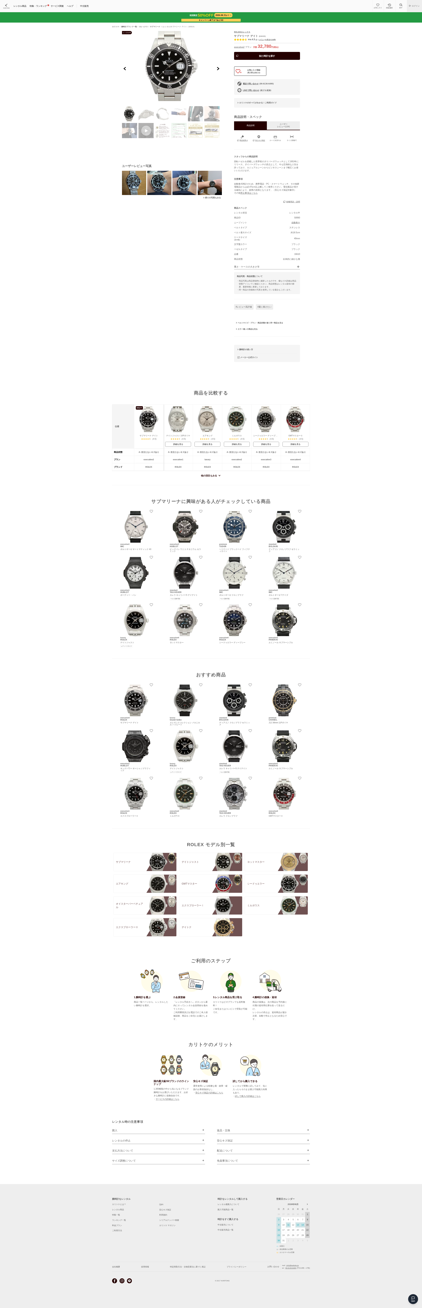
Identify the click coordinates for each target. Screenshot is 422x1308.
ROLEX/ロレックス (242, 32)
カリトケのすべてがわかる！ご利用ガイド (258, 103)
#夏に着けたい (264, 307)
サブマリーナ (155, 27)
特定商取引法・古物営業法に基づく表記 (188, 1267)
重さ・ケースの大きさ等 (246, 267)
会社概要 (116, 1267)
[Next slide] (218, 68)
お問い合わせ (273, 1266)
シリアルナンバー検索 (169, 1220)
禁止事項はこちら (249, 193)
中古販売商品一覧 (225, 1230)
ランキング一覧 (119, 1220)
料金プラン (117, 1225)
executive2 (239, 47)
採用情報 (145, 1267)
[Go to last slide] (125, 68)
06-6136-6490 (290, 1268)
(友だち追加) (257, 90)
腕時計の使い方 (246, 349)
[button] (129, 113)
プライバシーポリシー (236, 1267)
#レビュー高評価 (244, 307)
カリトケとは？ (119, 1204)
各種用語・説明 (293, 202)
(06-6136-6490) (258, 84)
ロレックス (143, 27)
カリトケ (115, 27)
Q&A (161, 1204)
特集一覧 (116, 1215)
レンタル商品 (118, 1209)
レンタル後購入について (228, 1204)
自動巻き (295, 222)
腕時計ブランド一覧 (129, 27)
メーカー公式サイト (249, 357)
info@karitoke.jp (292, 1265)
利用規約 (163, 1215)
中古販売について (225, 1225)
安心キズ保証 (165, 1210)
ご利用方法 (117, 1230)
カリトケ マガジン (167, 1225)
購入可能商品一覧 (225, 1209)
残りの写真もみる (213, 197)
